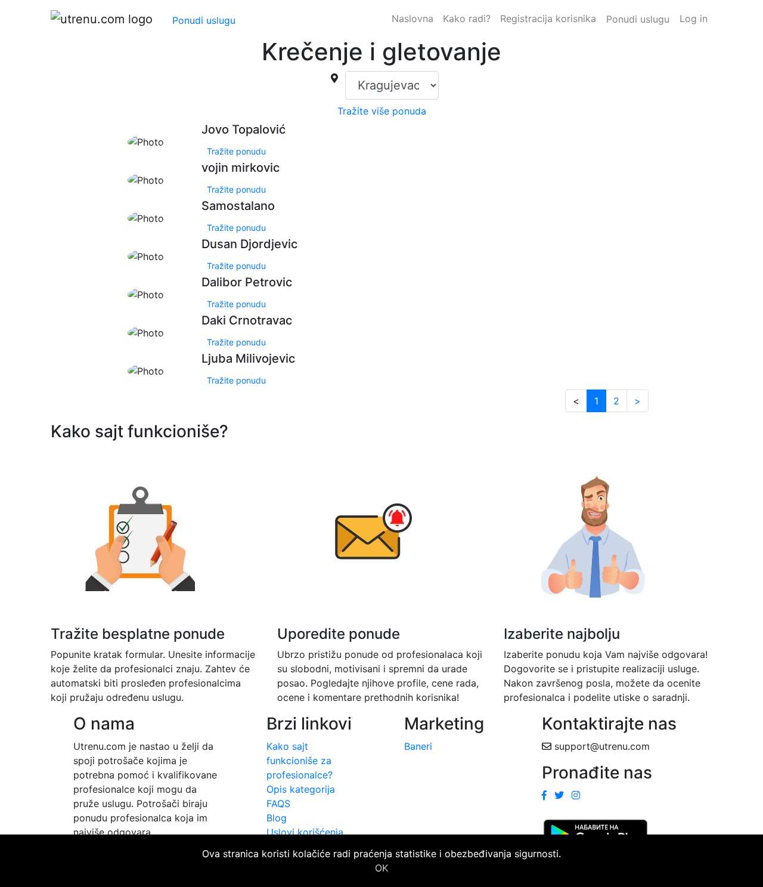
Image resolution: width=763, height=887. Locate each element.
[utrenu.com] (102, 19)
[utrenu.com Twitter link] (559, 795)
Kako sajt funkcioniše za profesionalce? (299, 760)
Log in (694, 18)
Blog (276, 818)
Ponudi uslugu (203, 20)
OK (381, 868)
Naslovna (412, 18)
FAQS (278, 803)
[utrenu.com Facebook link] (544, 795)
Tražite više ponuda (381, 111)
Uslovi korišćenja (304, 832)
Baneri (418, 746)
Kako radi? (467, 18)
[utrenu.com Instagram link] (576, 795)
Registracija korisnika (548, 18)
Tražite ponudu (236, 151)
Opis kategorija (300, 789)
